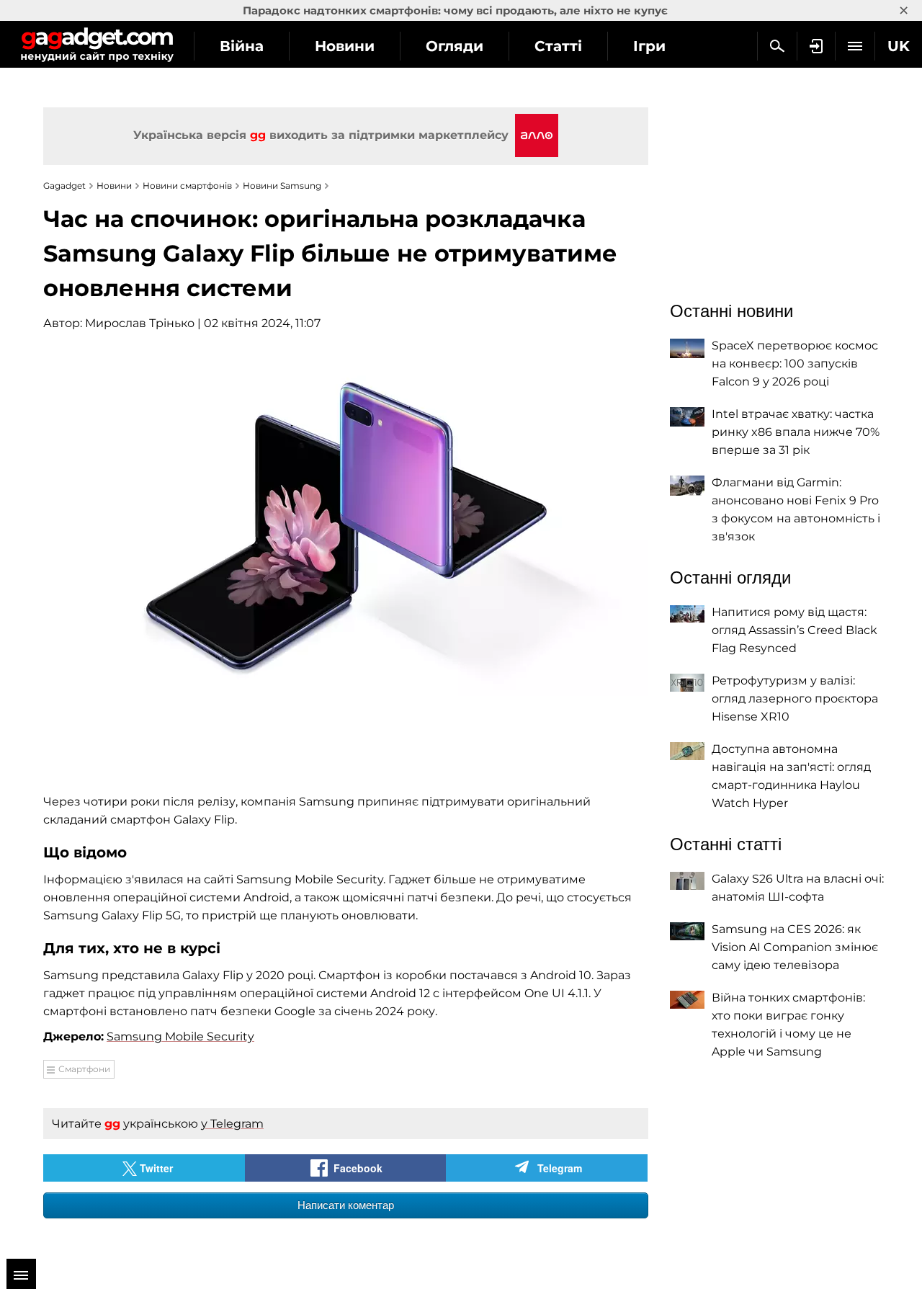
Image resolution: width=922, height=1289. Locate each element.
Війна (242, 46)
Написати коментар (345, 1205)
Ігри (649, 46)
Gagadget (97, 44)
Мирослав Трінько (139, 323)
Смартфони (84, 1068)
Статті (558, 46)
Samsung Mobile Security (180, 1036)
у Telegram (232, 1123)
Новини (345, 46)
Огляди (454, 46)
